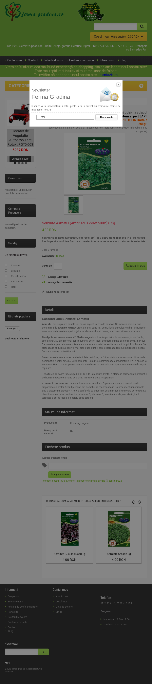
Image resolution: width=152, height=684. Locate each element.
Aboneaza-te (106, 117)
